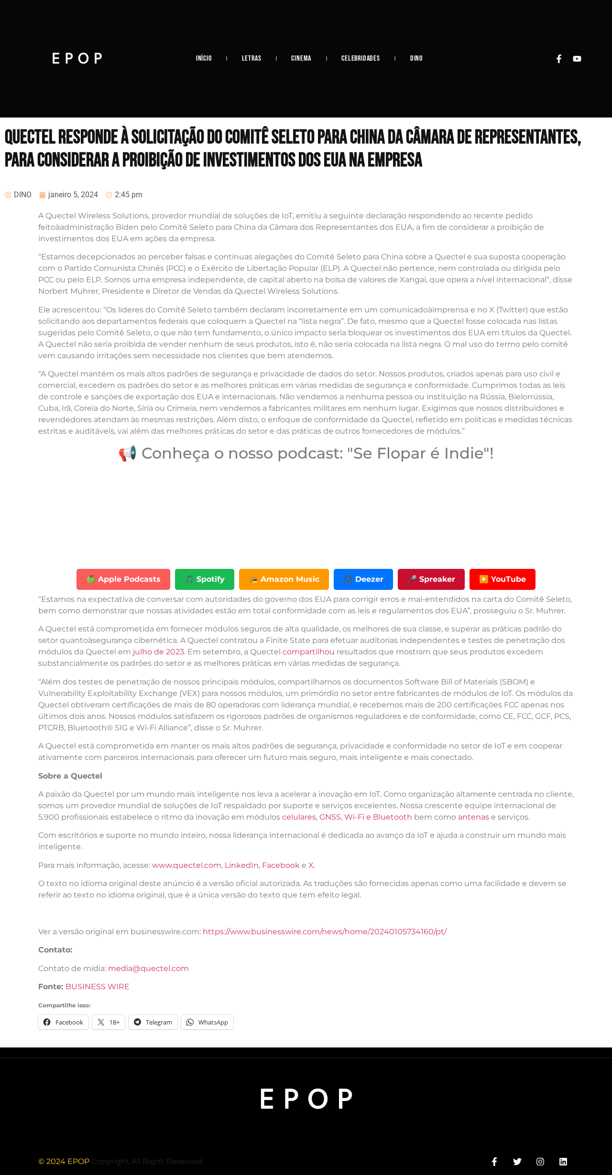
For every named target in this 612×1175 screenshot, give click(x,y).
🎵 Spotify (205, 579)
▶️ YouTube (502, 579)
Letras (252, 58)
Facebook (281, 865)
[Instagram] (540, 1162)
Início (204, 58)
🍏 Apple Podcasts (123, 579)
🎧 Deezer (363, 579)
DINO (416, 58)
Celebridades (360, 58)
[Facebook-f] (559, 58)
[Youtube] (577, 58)
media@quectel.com (148, 968)
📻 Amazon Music (284, 579)
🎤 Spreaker (431, 579)
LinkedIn (242, 865)
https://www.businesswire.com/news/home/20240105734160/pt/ (325, 931)
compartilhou (309, 651)
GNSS (330, 817)
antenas (473, 817)
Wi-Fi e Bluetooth (378, 817)
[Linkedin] (563, 1162)
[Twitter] (517, 1162)
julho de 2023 (158, 651)
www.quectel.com (186, 865)
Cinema (301, 58)
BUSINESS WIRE (98, 986)
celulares (299, 817)
